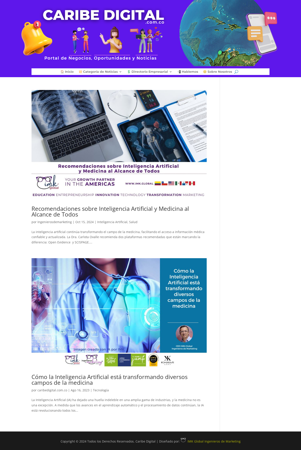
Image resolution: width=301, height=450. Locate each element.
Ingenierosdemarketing (54, 222)
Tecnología (101, 390)
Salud (133, 222)
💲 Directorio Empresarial (147, 72)
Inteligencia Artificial (112, 222)
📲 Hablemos (187, 72)
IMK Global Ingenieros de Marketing (214, 441)
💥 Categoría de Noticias (98, 72)
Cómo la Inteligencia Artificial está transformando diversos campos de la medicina (110, 380)
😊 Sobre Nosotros (217, 72)
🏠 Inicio (67, 72)
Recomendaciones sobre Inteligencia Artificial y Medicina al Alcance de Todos (110, 211)
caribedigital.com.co (52, 390)
